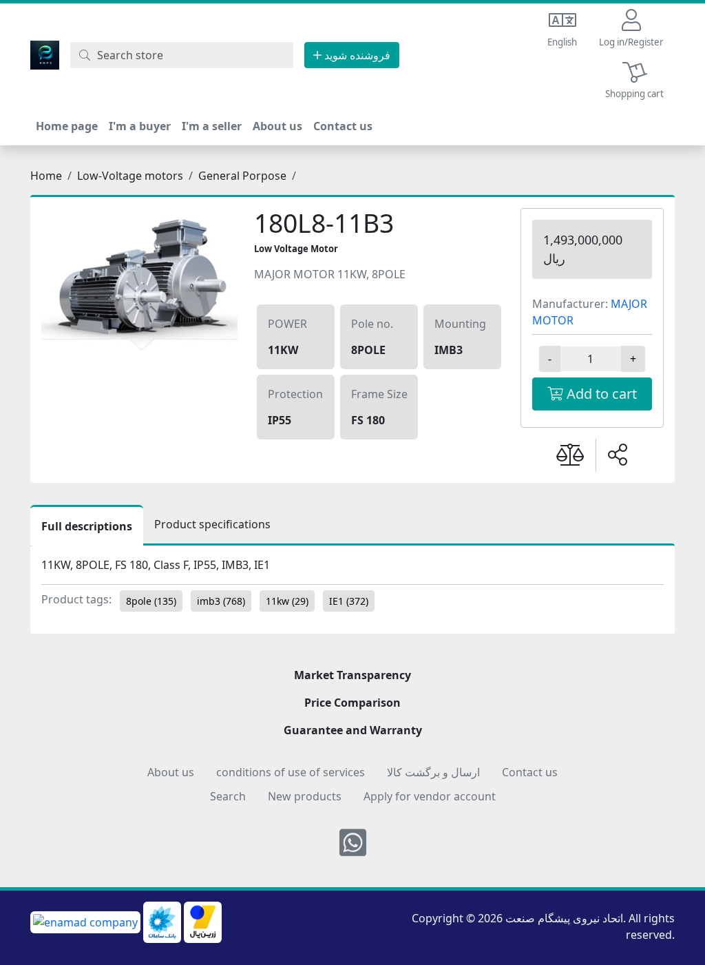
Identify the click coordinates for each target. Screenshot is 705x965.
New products (304, 796)
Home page (67, 126)
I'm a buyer (140, 126)
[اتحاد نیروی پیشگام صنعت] (44, 53)
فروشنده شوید (356, 55)
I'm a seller (212, 126)
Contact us (342, 126)
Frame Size (379, 394)
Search (228, 796)
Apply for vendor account (430, 796)
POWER (287, 323)
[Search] (84, 55)
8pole (151, 601)
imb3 (221, 601)
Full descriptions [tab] (86, 526)
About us (277, 126)
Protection (295, 394)
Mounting (460, 323)
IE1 (348, 601)
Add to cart (600, 393)
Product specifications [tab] (212, 524)
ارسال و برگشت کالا (433, 772)
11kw (287, 601)
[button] (631, 29)
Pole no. (372, 323)
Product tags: (76, 599)
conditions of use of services (290, 772)
